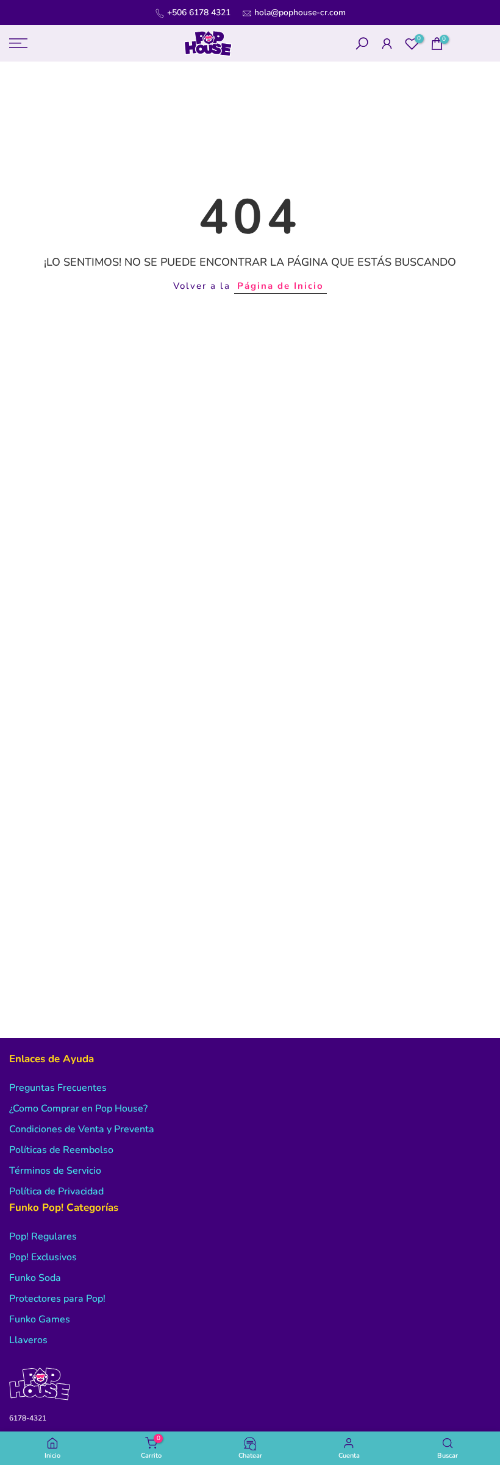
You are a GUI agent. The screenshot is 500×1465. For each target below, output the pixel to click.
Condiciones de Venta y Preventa (81, 1129)
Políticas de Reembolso (61, 1150)
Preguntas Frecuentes (58, 1087)
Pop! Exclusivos (43, 1257)
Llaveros (28, 1340)
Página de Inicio (280, 286)
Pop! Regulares (43, 1236)
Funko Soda (35, 1278)
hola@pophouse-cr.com (300, 12)
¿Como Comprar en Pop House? (78, 1108)
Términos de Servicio (55, 1170)
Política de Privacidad (56, 1191)
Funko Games (39, 1319)
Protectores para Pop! (57, 1298)
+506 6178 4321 (198, 12)
